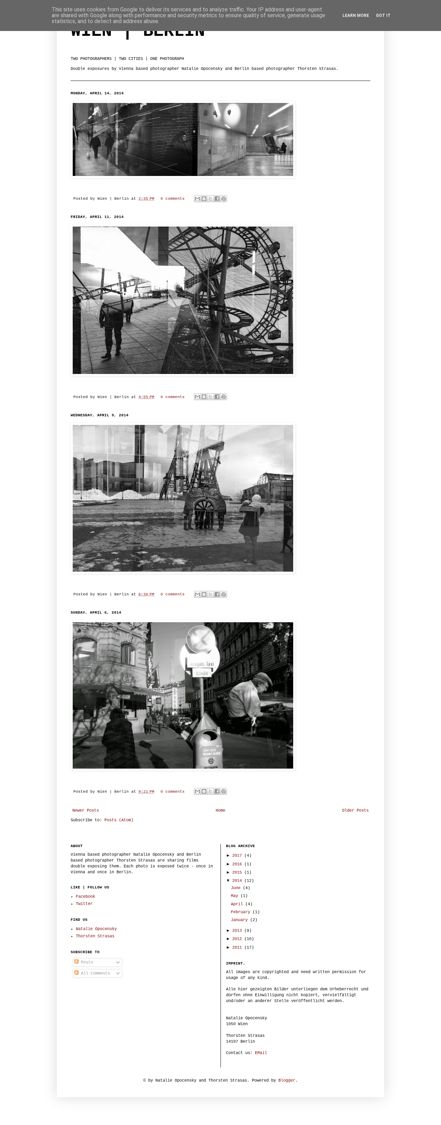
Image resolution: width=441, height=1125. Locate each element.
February (242, 912)
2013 (238, 930)
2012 (238, 939)
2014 (238, 880)
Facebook (85, 896)
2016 (238, 864)
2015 (238, 872)
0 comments (173, 199)
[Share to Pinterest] (223, 198)
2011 (238, 947)
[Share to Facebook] (217, 198)
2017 (238, 855)
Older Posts (355, 810)
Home (220, 810)
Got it (383, 15)
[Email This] (197, 198)
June (237, 888)
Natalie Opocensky (96, 929)
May (235, 896)
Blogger (286, 1080)
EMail (261, 1053)
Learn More (355, 15)
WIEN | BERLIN (138, 31)
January (240, 920)
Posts (86, 962)
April (238, 904)
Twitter (84, 904)
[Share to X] (210, 198)
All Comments (94, 973)
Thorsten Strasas (95, 936)
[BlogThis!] (204, 198)
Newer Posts (85, 810)
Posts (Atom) (118, 820)
